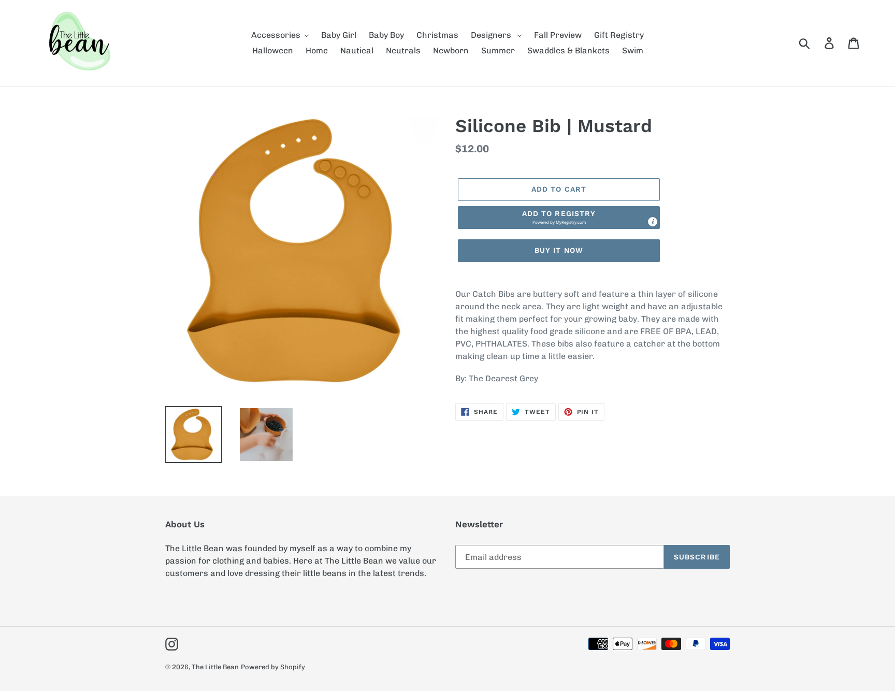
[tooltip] (652, 221)
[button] (559, 217)
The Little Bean (215, 667)
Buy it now (559, 250)
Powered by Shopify (273, 667)
